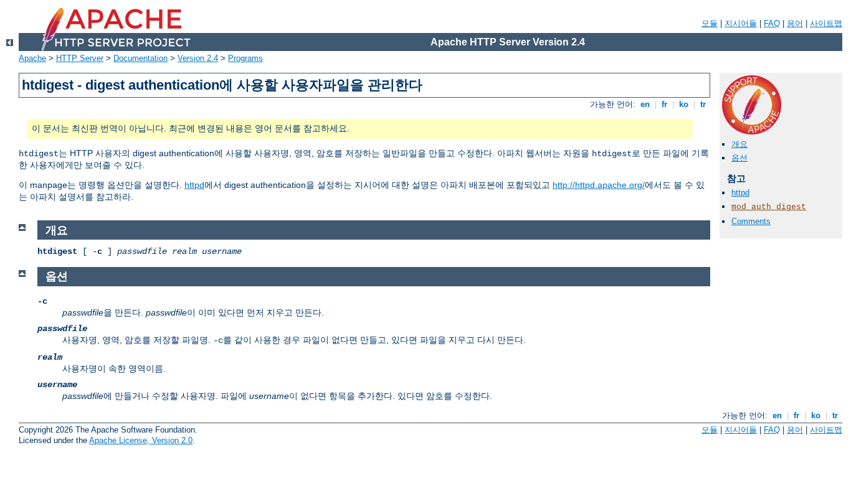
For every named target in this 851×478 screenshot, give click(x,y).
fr (664, 104)
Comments (751, 221)
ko (684, 104)
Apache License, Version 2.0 (141, 440)
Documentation (140, 58)
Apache (32, 58)
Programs (245, 58)
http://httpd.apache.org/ (599, 185)
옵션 (739, 157)
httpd (194, 185)
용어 (795, 23)
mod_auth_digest (768, 207)
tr (703, 104)
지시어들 (741, 23)
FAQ (772, 23)
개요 (739, 144)
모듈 (709, 23)
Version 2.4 (198, 58)
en (645, 104)
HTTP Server (79, 58)
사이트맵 (826, 23)
